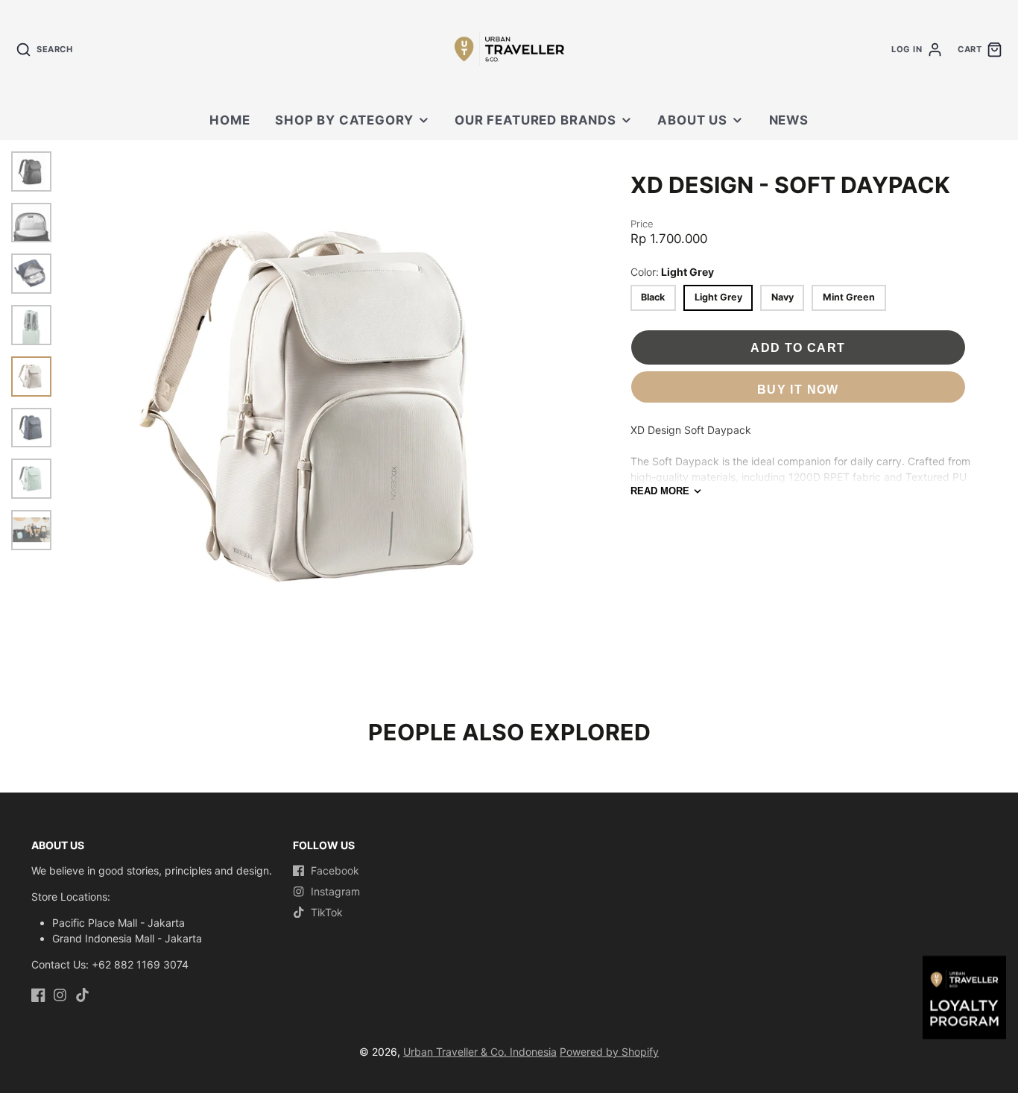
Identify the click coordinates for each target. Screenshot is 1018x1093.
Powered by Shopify (609, 1051)
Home (229, 120)
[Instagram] (60, 995)
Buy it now (798, 389)
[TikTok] (82, 995)
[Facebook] (38, 995)
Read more (659, 491)
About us (692, 120)
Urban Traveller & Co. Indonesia (480, 1051)
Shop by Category (344, 120)
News (789, 120)
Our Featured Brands (535, 120)
